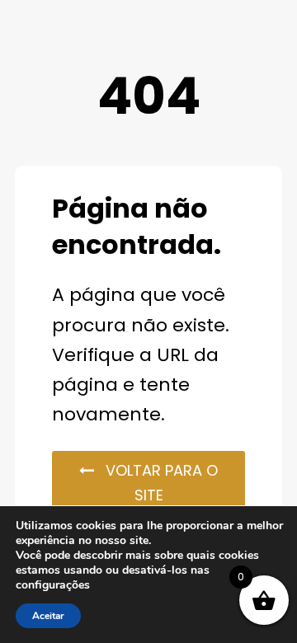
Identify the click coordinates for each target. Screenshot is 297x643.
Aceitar (48, 615)
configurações (53, 585)
